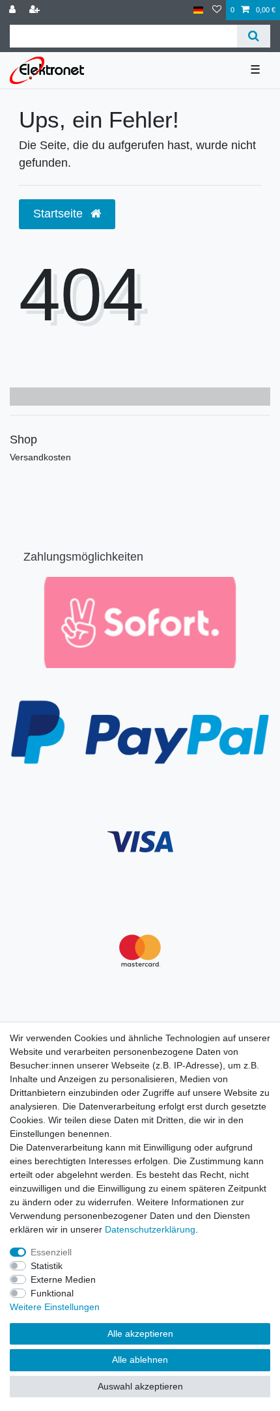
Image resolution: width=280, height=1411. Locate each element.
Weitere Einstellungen (55, 1307)
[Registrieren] (36, 10)
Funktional (52, 1293)
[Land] (198, 10)
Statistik (47, 1266)
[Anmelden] (14, 10)
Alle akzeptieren (140, 1333)
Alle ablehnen (140, 1359)
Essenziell (51, 1252)
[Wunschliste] (217, 10)
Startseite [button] (59, 213)
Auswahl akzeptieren (140, 1386)
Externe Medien (63, 1279)
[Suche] (253, 36)
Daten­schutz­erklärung (150, 1229)
